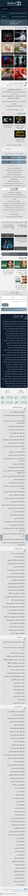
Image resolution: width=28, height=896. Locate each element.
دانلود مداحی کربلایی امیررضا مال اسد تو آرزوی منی (14, 643)
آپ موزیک (14, 4)
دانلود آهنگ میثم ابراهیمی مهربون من (16, 587)
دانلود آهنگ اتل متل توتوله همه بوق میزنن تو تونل (14, 416)
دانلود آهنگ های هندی (19, 875)
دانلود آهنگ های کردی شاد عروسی (17, 495)
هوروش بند (23, 386)
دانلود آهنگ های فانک (20, 815)
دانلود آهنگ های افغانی (19, 828)
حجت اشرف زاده (22, 333)
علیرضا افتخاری (23, 357)
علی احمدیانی (16, 352)
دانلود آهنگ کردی (21, 885)
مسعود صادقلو (23, 376)
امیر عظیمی (23, 326)
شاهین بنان (16, 348)
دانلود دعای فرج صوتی (19, 693)
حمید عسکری (23, 336)
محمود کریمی (7, 371)
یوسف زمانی (12, 386)
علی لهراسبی (9, 355)
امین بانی (18, 326)
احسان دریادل (23, 324)
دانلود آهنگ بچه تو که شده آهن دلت (16, 508)
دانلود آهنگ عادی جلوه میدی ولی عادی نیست (14, 492)
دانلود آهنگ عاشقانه (20, 795)
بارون (14, 168)
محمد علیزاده (16, 369)
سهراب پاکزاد (23, 343)
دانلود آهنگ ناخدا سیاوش (19, 464)
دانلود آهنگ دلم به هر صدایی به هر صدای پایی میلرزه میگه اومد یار (14, 422)
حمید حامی (7, 333)
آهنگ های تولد (5, 254)
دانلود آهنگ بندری (20, 841)
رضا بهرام (18, 338)
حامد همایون (12, 331)
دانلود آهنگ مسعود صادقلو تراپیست (16, 467)
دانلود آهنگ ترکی (21, 805)
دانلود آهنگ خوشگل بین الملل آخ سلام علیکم (14, 539)
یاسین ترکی (18, 386)
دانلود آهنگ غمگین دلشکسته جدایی (16, 835)
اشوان (11, 324)
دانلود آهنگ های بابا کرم (19, 479)
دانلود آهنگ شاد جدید (20, 788)
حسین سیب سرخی (14, 333)
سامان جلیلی (6, 340)
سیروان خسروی (22, 345)
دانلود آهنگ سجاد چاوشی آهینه (17, 515)
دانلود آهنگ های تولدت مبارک (18, 600)
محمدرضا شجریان (22, 371)
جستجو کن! (4, 9)
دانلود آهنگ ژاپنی (21, 855)
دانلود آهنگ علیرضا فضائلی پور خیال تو (16, 765)
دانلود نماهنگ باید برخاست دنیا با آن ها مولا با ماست (14, 649)
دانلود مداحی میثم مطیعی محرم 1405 (16, 663)
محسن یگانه (9, 367)
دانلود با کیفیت (13, 157)
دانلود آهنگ (17, 90)
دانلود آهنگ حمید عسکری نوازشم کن (16, 443)
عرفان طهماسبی (22, 352)
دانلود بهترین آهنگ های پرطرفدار (17, 778)
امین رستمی (12, 326)
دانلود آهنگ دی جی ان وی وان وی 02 (16, 570)
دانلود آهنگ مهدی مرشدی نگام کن (17, 430)
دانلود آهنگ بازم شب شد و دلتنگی (17, 452)
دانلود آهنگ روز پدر (20, 801)
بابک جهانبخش (23, 328)
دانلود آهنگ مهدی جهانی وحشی (17, 735)
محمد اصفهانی (23, 369)
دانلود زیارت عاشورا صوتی (19, 686)
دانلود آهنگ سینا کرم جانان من (17, 748)
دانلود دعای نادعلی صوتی (19, 696)
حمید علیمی (16, 336)
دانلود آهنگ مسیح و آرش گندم (18, 633)
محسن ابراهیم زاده (10, 364)
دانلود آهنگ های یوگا (20, 865)
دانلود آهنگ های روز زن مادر (18, 818)
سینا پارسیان (16, 345)
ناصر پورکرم (23, 383)
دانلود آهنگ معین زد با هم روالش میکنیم (15, 603)
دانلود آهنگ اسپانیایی (20, 851)
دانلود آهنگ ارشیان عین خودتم (18, 771)
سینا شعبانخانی (23, 348)
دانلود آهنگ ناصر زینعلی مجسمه (17, 623)
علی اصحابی (9, 352)
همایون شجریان (8, 383)
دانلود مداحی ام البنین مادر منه (17, 670)
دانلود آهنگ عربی (21, 845)
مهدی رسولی (17, 379)
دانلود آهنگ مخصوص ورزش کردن (17, 831)
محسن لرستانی (15, 367)
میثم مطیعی (6, 381)
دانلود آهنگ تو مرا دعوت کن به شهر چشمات (15, 521)
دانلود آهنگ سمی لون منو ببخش (17, 525)
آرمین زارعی (19, 321)
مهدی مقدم (11, 379)
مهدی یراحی (23, 381)
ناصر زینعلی (17, 383)
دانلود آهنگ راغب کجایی (19, 741)
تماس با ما (11, 22)
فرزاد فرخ (24, 359)
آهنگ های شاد (14, 254)
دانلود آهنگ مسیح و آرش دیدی (17, 573)
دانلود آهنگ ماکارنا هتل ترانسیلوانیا (17, 775)
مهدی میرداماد (4, 379)
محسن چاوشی (23, 367)
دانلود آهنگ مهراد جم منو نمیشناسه (16, 630)
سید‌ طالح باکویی (9, 343)
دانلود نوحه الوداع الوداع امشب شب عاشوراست (14, 676)
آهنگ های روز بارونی (20, 868)
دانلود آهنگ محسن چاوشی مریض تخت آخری (14, 617)
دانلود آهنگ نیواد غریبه (19, 761)
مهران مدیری (12, 381)
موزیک (11, 94)
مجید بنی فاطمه (6, 362)
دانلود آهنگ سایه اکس (19, 518)
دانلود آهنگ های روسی (19, 848)
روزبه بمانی (18, 340)
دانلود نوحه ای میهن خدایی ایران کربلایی (15, 620)
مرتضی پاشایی (23, 374)
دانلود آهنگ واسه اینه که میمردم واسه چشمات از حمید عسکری (14, 460)
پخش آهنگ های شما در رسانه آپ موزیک (19, 16)
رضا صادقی (8, 338)
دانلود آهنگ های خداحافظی (18, 861)
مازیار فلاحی (18, 362)
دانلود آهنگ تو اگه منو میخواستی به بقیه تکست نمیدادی (14, 487)
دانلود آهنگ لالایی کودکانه (19, 785)
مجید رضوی (17, 364)
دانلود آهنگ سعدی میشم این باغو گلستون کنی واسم (14, 447)
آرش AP (24, 321)
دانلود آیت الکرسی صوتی (19, 683)
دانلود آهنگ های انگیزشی (19, 871)
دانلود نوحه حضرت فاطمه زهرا (18, 680)
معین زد (13, 376)
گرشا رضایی (6, 359)
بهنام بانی (10, 328)
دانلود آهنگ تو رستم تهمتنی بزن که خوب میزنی (14, 607)
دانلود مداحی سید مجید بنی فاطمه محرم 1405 (14, 660)
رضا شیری (14, 338)
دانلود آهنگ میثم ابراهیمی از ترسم (17, 433)
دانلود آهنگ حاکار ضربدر (19, 567)
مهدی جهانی (23, 379)
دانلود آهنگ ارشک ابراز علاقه (18, 745)
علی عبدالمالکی (16, 355)
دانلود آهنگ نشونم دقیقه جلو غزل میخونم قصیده (13, 440)
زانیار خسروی (12, 340)
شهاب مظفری (10, 348)
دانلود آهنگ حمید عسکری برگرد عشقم (16, 758)
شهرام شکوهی (23, 350)
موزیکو (7, 391)
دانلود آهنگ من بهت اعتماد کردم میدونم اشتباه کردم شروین (14, 529)
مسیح (17, 376)
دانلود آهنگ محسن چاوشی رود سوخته (16, 563)
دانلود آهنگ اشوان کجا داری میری (17, 721)
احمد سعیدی (16, 324)
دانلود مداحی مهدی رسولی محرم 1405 (16, 666)
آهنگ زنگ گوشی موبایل (19, 811)
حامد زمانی (18, 331)
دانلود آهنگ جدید (21, 791)
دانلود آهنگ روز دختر (20, 808)
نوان (13, 383)
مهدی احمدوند (7, 376)
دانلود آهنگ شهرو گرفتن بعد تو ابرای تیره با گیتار (14, 755)
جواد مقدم (23, 331)
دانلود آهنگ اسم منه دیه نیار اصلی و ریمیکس (14, 498)
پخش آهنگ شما (14, 24)
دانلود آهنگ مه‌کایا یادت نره (18, 511)
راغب (7, 336)
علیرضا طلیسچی (15, 357)
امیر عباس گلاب (6, 324)
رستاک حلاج (23, 338)
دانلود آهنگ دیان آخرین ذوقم (18, 502)
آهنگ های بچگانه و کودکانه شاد (17, 821)
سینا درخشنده (10, 345)
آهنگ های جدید (23, 254)
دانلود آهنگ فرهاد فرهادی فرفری (17, 728)
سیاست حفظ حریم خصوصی (10, 894)
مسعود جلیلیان (8, 374)
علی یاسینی (4, 355)
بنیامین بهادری (16, 328)
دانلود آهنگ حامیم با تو (19, 557)
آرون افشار (14, 321)
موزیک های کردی (21, 838)
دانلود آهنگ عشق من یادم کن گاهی (16, 455)
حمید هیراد (11, 336)
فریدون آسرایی (13, 359)
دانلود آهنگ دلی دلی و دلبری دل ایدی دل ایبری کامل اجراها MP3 (14, 472)
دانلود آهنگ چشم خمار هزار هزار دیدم (16, 483)
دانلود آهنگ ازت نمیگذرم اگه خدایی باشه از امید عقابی (14, 535)
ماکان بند (13, 362)
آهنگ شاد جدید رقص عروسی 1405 (17, 593)
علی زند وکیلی (23, 355)
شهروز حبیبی (10, 350)
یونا (8, 386)
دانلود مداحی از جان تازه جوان (18, 653)
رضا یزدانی (24, 340)
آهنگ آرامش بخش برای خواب (18, 825)
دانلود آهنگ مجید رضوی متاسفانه (17, 627)
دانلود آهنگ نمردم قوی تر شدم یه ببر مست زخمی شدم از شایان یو (13, 544)
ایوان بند (5, 326)
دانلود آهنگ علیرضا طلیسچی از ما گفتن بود (15, 597)
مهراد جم (18, 381)
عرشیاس (5, 350)
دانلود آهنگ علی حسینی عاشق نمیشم (16, 718)
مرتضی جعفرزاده (15, 374)
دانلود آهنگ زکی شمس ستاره (18, 553)
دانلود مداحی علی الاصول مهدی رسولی (16, 673)
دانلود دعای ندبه (21, 699)
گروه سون (24, 362)
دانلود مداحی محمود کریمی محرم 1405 (16, 656)
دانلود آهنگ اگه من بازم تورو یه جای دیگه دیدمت (13, 476)
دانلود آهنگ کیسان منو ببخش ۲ (17, 738)
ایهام (8, 326)
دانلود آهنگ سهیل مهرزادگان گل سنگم (16, 613)
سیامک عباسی (17, 343)
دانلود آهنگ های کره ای (19, 858)
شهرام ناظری (16, 350)
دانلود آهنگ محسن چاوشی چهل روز (16, 583)
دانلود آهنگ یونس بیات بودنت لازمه (16, 590)
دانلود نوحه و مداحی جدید (19, 798)
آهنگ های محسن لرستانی (19, 881)
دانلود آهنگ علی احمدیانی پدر (18, 715)
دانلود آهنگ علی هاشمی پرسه (18, 768)
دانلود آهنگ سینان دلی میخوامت (17, 436)
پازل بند (5, 328)
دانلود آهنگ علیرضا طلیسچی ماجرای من (16, 577)
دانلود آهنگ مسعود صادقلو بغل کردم (16, 711)
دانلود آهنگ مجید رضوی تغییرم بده (17, 610)
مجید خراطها (23, 364)
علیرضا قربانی (8, 357)
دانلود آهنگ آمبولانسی (20, 878)
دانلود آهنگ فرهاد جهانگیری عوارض (17, 751)
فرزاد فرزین (19, 359)
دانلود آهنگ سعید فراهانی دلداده (17, 412)
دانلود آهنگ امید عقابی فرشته (18, 580)
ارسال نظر (5, 305)
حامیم (7, 331)
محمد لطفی (9, 369)
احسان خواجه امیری (7, 321)
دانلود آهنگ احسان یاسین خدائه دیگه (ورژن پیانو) (13, 505)
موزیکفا (20, 391)
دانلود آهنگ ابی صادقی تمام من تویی (16, 560)
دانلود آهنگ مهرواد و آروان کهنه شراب (16, 426)
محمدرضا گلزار (14, 371)
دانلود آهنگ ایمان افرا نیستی (16, 83)
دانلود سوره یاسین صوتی (19, 690)
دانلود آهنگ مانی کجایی (19, 725)
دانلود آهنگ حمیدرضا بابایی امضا (17, 731)
